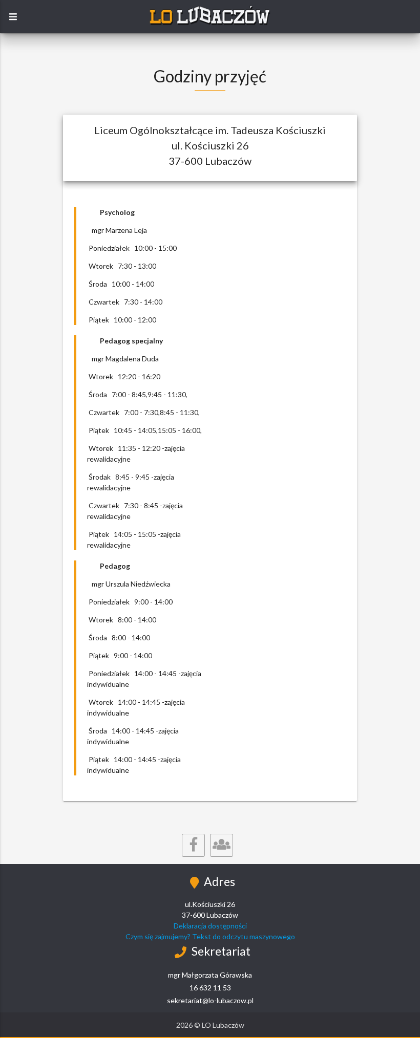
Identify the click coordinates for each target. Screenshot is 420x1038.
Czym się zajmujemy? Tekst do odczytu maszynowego (210, 936)
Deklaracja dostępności (210, 925)
